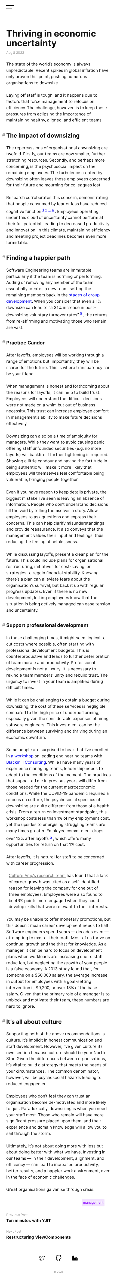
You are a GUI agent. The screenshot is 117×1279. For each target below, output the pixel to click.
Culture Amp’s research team (37, 875)
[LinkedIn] (75, 1258)
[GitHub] (58, 1258)
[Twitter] (42, 1258)
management (93, 1202)
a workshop (22, 756)
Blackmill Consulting (26, 762)
